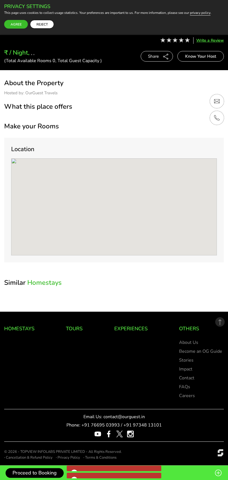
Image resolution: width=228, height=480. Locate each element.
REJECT (42, 24)
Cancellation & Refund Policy (29, 457)
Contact (186, 378)
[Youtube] (98, 434)
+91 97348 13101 (142, 425)
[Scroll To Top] (220, 322)
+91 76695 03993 (100, 425)
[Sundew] (220, 452)
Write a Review (210, 40)
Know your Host (200, 56)
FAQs (184, 387)
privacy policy (200, 13)
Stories (186, 360)
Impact (185, 369)
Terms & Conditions (101, 457)
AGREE (16, 24)
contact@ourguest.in (124, 417)
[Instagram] (130, 434)
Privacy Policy (69, 457)
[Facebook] (108, 434)
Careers (187, 396)
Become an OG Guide (200, 351)
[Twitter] (119, 434)
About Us (188, 342)
